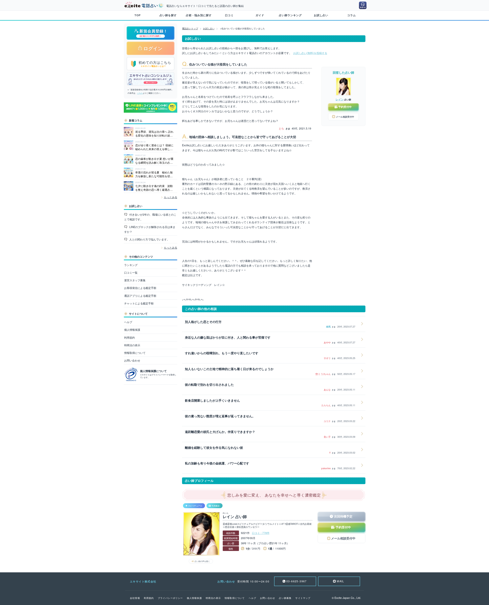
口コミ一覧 (131, 272)
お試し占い (321, 15)
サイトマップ (302, 597)
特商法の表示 (132, 345)
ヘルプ (128, 322)
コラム (351, 15)
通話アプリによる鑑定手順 (140, 296)
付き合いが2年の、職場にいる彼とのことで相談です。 (150, 217)
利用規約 (129, 337)
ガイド (260, 15)
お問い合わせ (132, 360)
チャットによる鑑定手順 (139, 303)
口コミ (229, 15)
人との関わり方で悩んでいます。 (149, 239)
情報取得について (135, 353)
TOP (137, 15)
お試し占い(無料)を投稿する (310, 53)
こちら (140, 93)
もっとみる (170, 197)
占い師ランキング (290, 15)
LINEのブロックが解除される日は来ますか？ (150, 229)
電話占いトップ (190, 28)
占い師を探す (168, 15)
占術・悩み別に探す (199, 15)
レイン (340, 99)
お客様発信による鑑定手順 (140, 288)
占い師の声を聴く (202, 561)
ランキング (131, 265)
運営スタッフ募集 (135, 280)
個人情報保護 (132, 330)
